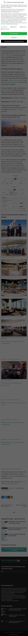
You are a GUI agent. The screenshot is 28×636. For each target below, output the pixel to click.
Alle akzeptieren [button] (14, 33)
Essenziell (5, 27)
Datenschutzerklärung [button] (14, 44)
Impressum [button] (20, 44)
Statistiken (14, 27)
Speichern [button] (14, 37)
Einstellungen (4, 24)
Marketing (24, 27)
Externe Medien (6, 29)
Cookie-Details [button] (8, 44)
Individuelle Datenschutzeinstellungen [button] (14, 41)
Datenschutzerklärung (5, 22)
